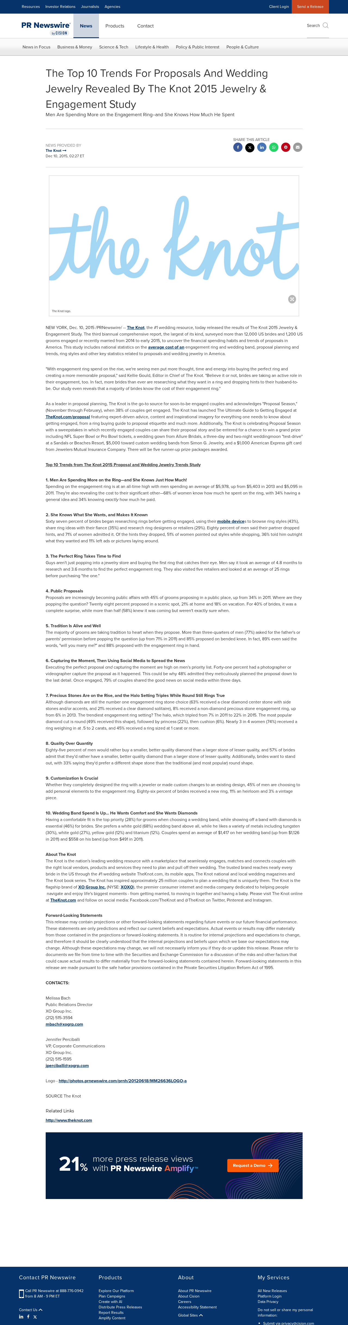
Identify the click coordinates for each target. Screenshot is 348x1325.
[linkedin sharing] (261, 148)
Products (114, 25)
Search (313, 25)
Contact (145, 25)
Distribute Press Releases (120, 1307)
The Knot (135, 327)
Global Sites (188, 1315)
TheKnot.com (63, 900)
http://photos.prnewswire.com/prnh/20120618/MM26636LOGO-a (123, 1081)
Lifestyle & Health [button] (152, 47)
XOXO (127, 887)
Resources (31, 7)
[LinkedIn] (22, 1317)
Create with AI (110, 1302)
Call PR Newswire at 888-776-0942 (54, 1291)
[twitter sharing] (249, 148)
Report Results (111, 1312)
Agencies (112, 7)
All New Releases (272, 1291)
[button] (174, 238)
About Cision (189, 1296)
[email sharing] (297, 148)
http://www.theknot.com (69, 1120)
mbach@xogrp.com (64, 1024)
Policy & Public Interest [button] (197, 47)
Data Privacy (268, 1302)
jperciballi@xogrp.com (67, 1065)
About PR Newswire (195, 1291)
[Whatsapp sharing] (273, 148)
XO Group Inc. (92, 887)
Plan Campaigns (112, 1296)
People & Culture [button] (242, 47)
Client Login (279, 7)
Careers (184, 1302)
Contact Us (29, 1310)
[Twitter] (35, 1317)
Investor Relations (60, 7)
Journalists (90, 7)
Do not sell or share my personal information (285, 1312)
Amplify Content (112, 1318)
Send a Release (310, 7)
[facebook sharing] (238, 148)
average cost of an (166, 347)
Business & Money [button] (74, 47)
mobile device (230, 521)
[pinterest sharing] (285, 148)
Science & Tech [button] (113, 47)
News (86, 25)
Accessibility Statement (197, 1307)
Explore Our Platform (116, 1291)
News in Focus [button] (36, 47)
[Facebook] (28, 1317)
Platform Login (270, 1296)
